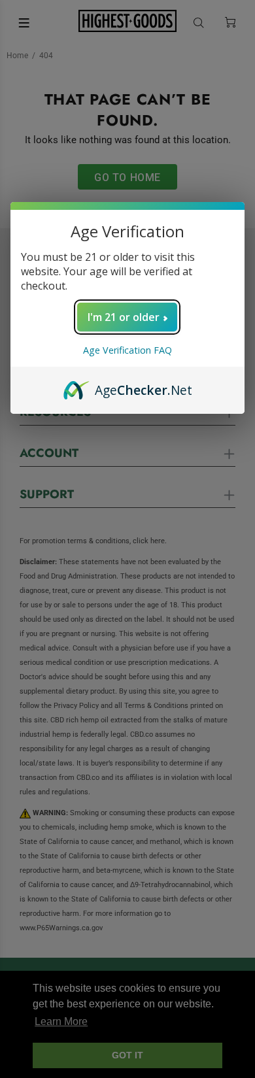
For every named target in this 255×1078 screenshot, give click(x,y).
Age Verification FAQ (127, 350)
